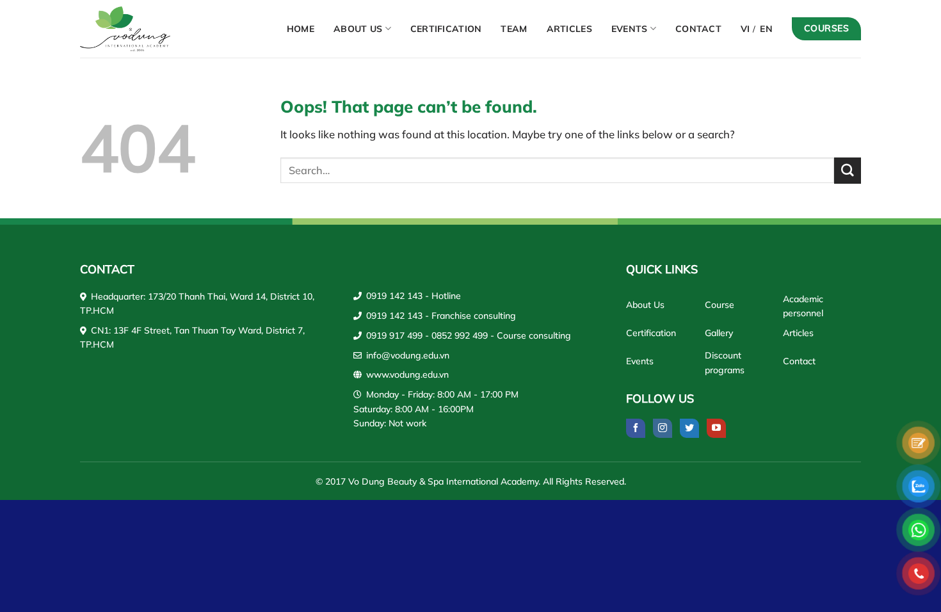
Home (300, 29)
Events (629, 29)
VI (745, 29)
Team (514, 29)
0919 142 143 (394, 296)
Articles (569, 29)
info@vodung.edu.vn (407, 355)
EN (766, 29)
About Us (358, 29)
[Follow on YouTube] (716, 428)
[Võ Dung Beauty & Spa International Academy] (137, 29)
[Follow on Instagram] (662, 428)
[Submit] (847, 170)
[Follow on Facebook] (635, 428)
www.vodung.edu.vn (407, 374)
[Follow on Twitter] (689, 428)
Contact (698, 29)
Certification (446, 29)
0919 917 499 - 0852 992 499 (427, 335)
